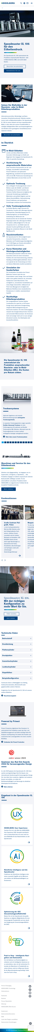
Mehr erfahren (8, 489)
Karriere (3, 998)
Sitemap (3, 1004)
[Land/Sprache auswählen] (24, 3)
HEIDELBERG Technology (8, 988)
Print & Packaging (6, 985)
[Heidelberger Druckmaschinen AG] (8, 3)
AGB (2, 1016)
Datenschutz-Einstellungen (8, 1022)
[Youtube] (30, 993)
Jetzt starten (11, 618)
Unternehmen (5, 991)
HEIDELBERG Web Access (8, 1006)
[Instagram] (30, 996)
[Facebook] (30, 989)
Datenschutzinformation (8, 1014)
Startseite (4, 995)
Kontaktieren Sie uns (13, 70)
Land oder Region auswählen (9, 1019)
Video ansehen (11, 614)
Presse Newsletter (6, 1001)
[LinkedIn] (30, 986)
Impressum (4, 1011)
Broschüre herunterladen (15, 66)
